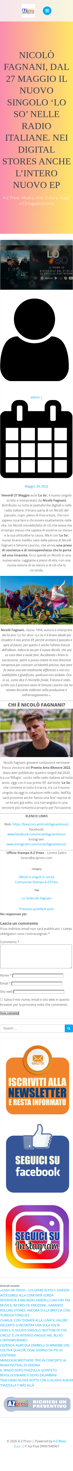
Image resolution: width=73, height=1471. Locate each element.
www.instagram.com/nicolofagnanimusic (36, 844)
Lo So (26, 898)
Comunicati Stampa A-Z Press (36, 882)
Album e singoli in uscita (36, 877)
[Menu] (47, 10)
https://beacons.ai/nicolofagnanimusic (40, 824)
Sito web (6, 991)
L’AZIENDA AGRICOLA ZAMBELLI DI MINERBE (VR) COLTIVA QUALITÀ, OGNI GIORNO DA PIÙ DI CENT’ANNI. (34, 1350)
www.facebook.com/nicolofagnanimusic (36, 834)
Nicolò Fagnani (40, 898)
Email (5, 983)
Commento (9, 942)
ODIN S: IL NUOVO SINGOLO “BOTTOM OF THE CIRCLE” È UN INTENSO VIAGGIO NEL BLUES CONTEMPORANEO (33, 1335)
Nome (6, 975)
